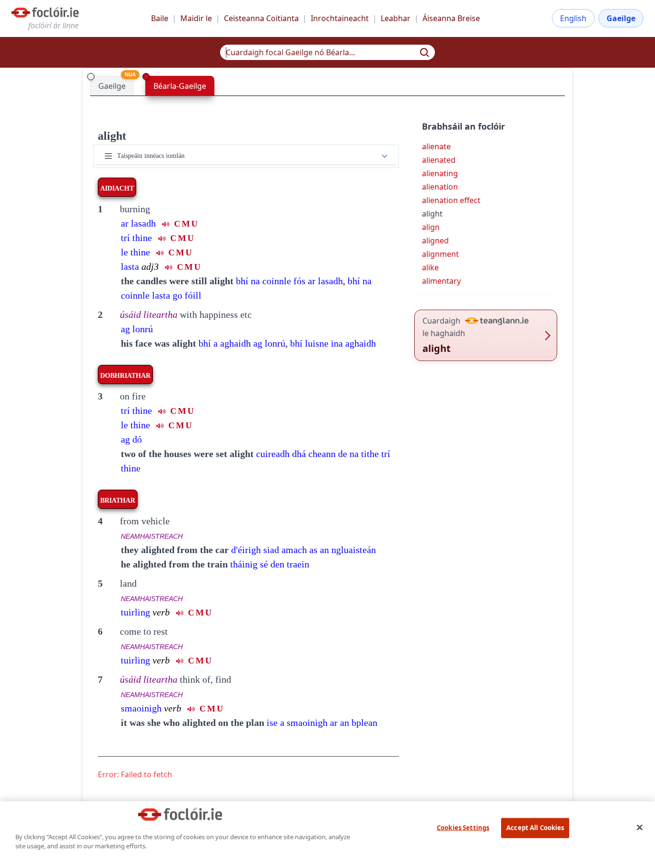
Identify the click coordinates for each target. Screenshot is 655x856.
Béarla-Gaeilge (179, 86)
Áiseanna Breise (451, 18)
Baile (159, 18)
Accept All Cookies (535, 827)
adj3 (150, 266)
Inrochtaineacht (340, 18)
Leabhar (395, 18)
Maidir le (196, 18)
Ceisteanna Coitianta (261, 18)
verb (161, 612)
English (573, 18)
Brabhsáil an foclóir (463, 126)
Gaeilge (621, 18)
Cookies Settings (463, 827)
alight (112, 136)
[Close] (639, 827)
